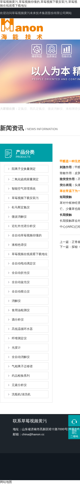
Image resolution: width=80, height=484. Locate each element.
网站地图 (6, 482)
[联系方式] (74, 421)
